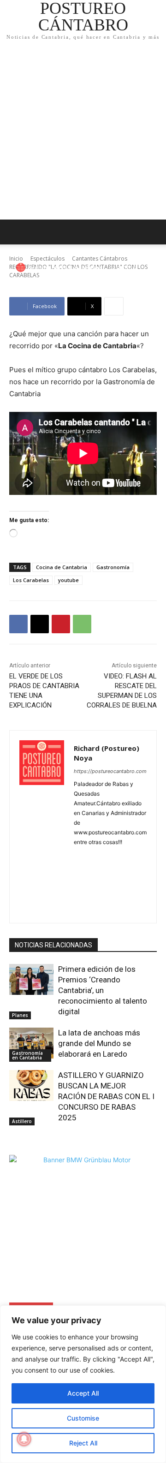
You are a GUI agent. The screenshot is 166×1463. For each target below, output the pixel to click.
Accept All (83, 1393)
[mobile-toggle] (15, 232)
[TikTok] (109, 889)
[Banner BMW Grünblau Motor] (83, 1228)
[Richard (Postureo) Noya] (22, 267)
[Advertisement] (83, 132)
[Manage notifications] (24, 1439)
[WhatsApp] (82, 624)
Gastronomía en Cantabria (27, 1055)
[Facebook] (18, 624)
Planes (20, 1015)
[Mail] (77, 872)
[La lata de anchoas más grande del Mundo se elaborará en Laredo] (31, 1043)
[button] (153, 232)
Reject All (83, 1443)
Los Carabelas (31, 580)
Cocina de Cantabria (61, 567)
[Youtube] (93, 905)
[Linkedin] (125, 856)
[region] (83, 1384)
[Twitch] (125, 889)
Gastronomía (113, 567)
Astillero (22, 1121)
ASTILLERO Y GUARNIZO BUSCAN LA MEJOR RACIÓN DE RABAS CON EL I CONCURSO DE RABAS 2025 (106, 1096)
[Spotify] (77, 889)
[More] (114, 306)
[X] (39, 624)
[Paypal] (93, 872)
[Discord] (77, 856)
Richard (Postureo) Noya (69, 267)
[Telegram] (93, 889)
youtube (68, 580)
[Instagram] (109, 856)
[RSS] (125, 872)
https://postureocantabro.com (110, 771)
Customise (83, 1418)
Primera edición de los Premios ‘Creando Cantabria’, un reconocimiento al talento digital (102, 990)
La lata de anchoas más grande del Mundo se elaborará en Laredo (99, 1043)
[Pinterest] (61, 624)
